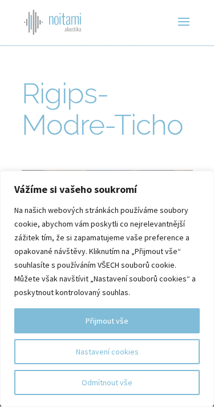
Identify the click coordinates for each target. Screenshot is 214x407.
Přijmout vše (107, 321)
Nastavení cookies (107, 351)
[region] (107, 289)
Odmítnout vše (107, 382)
